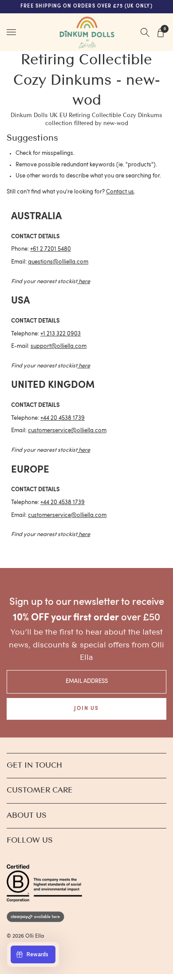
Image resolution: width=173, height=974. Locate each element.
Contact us (120, 192)
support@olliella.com (58, 346)
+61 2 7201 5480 (50, 249)
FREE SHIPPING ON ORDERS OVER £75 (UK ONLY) (86, 6)
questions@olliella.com (58, 262)
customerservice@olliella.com (67, 431)
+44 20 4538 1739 (62, 418)
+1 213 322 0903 (60, 334)
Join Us (86, 708)
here (84, 281)
